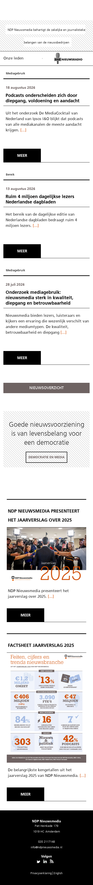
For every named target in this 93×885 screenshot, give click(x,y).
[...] (23, 130)
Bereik (10, 174)
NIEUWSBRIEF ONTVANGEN (36, 449)
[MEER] (23, 147)
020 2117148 (46, 841)
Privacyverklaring (41, 873)
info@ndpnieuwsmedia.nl (46, 847)
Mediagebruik (15, 73)
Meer (22, 155)
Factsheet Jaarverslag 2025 (41, 645)
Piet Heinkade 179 (46, 826)
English (58, 873)
